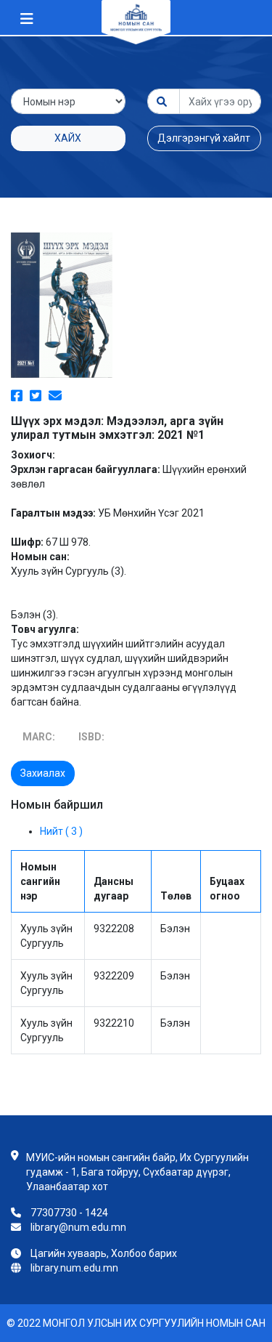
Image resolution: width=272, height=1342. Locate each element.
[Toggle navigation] (27, 19)
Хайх (67, 138)
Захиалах (42, 773)
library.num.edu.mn (74, 1268)
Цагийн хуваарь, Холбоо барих (103, 1253)
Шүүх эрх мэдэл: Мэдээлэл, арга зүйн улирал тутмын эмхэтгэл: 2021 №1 (117, 428)
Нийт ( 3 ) (61, 831)
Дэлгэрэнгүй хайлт (203, 138)
